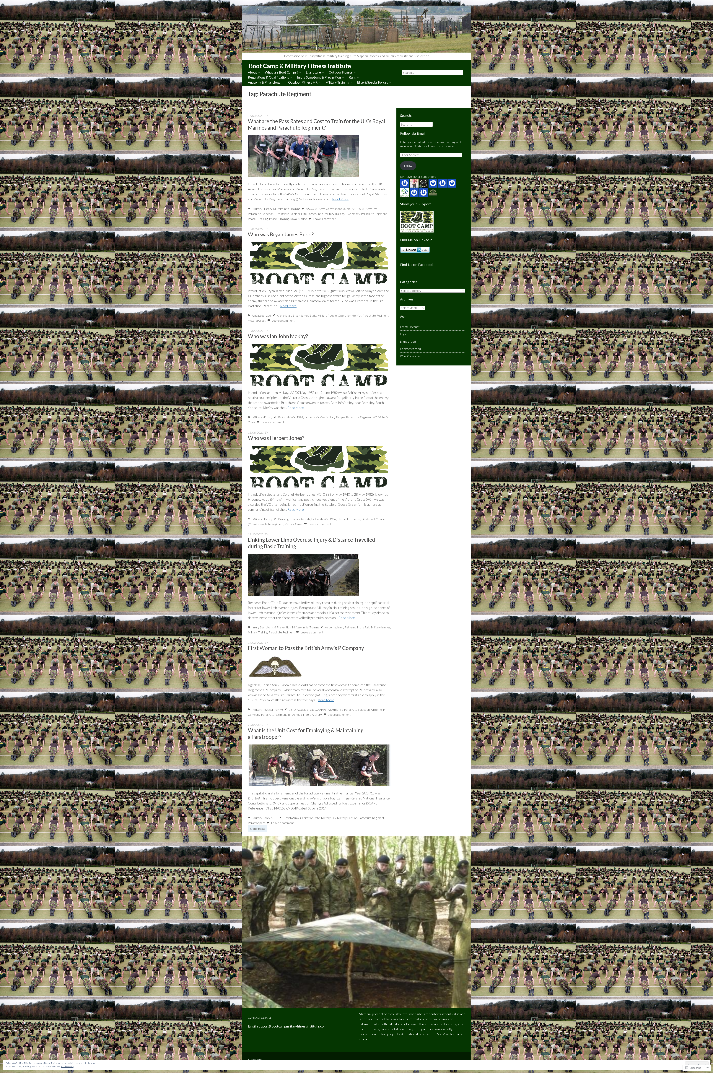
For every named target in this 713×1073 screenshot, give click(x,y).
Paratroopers (256, 823)
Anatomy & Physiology (264, 82)
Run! (352, 77)
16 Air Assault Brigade (302, 709)
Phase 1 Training (258, 218)
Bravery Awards (299, 519)
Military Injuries (380, 627)
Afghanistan (284, 315)
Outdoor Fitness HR (303, 82)
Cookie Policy (67, 1066)
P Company (352, 213)
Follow (408, 166)
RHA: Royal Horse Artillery (305, 714)
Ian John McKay (314, 417)
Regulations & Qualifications (268, 77)
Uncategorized (261, 315)
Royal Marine (298, 218)
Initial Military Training (330, 213)
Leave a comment (324, 218)
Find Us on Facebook (417, 264)
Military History (262, 208)
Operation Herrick (350, 315)
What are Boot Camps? (281, 72)
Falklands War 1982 (290, 417)
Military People (327, 315)
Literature (313, 72)
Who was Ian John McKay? (278, 336)
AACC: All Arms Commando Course (328, 208)
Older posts (257, 828)
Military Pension (347, 818)
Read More (340, 199)
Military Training (337, 82)
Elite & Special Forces (372, 82)
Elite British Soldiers (287, 213)
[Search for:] (432, 72)
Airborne (330, 627)
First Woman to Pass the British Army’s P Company (306, 648)
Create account (409, 327)
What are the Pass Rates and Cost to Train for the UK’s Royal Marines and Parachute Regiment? (316, 124)
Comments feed (410, 349)
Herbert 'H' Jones (348, 519)
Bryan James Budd (304, 315)
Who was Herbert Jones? (276, 438)
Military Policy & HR (265, 818)
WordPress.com (410, 356)
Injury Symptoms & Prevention (319, 77)
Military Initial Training (286, 208)
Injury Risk (363, 627)
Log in (403, 334)
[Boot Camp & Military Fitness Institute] (356, 29)
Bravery (283, 519)
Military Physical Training (267, 709)
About (252, 72)
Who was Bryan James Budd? (281, 234)
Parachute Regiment (374, 213)
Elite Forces (308, 213)
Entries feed (408, 341)
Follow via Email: (413, 133)
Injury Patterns (346, 627)
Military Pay (328, 818)
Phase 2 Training (279, 218)
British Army (291, 818)
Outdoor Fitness (341, 72)
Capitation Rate (310, 818)
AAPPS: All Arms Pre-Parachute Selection (343, 709)
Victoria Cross (257, 320)
